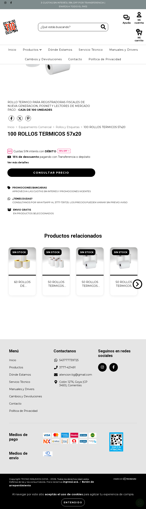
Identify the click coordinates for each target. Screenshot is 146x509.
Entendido (73, 502)
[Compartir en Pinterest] (28, 120)
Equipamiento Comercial (35, 127)
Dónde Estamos (60, 49)
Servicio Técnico (91, 49)
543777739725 (69, 360)
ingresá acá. (71, 481)
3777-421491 (67, 367)
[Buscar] (103, 26)
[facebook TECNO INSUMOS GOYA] (11, 2)
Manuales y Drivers (123, 49)
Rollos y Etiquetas (67, 127)
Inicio (12, 49)
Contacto (75, 59)
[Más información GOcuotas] (64, 151)
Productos (31, 49)
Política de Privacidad (105, 59)
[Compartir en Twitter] (20, 120)
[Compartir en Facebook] (12, 120)
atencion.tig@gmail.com (75, 374)
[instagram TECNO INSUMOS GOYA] (6, 2)
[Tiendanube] (125, 479)
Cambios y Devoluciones (43, 59)
